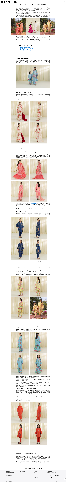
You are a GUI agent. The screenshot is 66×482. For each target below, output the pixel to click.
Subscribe (57, 475)
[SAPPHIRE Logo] (10, 1)
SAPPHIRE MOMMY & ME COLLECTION (33, 466)
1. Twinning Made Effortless (25, 47)
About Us (35, 472)
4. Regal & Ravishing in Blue (26, 50)
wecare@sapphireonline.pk (10, 472)
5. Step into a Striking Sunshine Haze (27, 51)
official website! (33, 203)
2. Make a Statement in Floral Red (27, 48)
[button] (60, 1)
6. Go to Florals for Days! (25, 52)
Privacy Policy (35, 473)
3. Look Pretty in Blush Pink (26, 49)
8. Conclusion (23, 55)
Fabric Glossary (36, 477)
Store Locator (35, 476)
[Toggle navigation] (2, 2)
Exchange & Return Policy (23, 473)
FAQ (20, 472)
